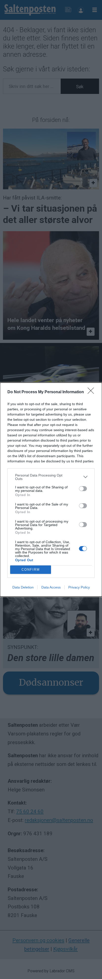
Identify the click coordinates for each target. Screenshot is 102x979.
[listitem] (51, 477)
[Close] (92, 392)
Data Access (51, 587)
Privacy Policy (79, 587)
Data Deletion (23, 587)
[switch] (83, 488)
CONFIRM (31, 569)
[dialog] (51, 490)
